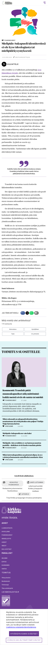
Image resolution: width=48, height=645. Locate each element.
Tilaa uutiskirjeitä (7, 588)
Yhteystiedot (6, 578)
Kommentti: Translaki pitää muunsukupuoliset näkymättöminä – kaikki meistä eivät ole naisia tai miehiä (23, 393)
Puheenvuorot (7, 535)
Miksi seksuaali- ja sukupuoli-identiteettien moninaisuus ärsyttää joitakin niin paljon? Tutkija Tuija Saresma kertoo (23, 421)
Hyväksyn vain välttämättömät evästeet (24, 640)
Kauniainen (5, 565)
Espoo (4, 562)
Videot (4, 546)
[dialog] (24, 627)
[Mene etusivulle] (11, 511)
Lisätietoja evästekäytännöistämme (21, 627)
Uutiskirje (25, 494)
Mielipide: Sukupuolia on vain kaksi (17, 433)
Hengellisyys (6, 539)
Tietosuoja (5, 585)
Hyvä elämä (6, 532)
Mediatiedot (6, 581)
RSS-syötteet (6, 549)
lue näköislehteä (9, 592)
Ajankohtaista (7, 528)
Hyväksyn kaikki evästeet (24, 634)
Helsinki (4, 558)
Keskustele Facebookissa (14, 483)
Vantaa (4, 569)
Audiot (4, 542)
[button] (23, 313)
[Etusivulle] (7, 3)
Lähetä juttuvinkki (36, 482)
